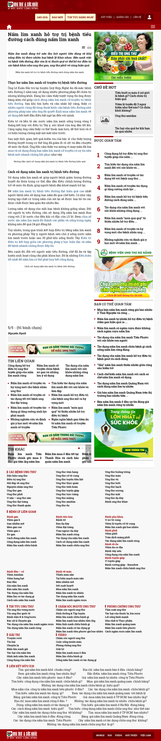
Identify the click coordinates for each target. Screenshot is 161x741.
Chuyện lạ (13, 645)
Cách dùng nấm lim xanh (22, 538)
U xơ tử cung (113, 520)
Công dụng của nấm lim (21, 660)
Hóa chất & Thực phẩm (118, 620)
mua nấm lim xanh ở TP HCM (107, 697)
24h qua (42, 17)
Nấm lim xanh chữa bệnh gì (72, 617)
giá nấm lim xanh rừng (40, 673)
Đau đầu (12, 582)
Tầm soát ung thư (115, 609)
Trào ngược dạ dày (67, 531)
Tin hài (11, 642)
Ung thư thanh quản (19, 505)
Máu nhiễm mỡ (65, 582)
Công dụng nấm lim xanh (22, 542)
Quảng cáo (122, 17)
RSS (110, 735)
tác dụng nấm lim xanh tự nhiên (105, 701)
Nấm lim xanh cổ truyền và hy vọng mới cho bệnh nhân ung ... (124, 230)
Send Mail (84, 47)
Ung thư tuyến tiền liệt (69, 479)
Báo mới (57, 17)
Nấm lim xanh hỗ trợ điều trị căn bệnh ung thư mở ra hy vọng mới (69, 399)
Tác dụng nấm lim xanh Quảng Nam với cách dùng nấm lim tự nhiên (123, 385)
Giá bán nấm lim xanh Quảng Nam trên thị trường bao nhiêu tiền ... (124, 394)
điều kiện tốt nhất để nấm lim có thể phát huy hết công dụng (49, 257)
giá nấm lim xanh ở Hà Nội (112, 705)
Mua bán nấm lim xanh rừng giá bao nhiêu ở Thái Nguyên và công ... (124, 311)
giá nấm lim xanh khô (39, 670)
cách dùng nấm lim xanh (33, 708)
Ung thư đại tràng (17, 501)
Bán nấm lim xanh (18, 589)
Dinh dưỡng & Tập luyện (70, 613)
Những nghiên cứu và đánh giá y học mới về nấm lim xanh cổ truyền (28, 423)
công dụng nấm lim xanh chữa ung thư (107, 708)
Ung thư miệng (65, 498)
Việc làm (145, 735)
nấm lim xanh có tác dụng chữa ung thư (110, 720)
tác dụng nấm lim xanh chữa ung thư (82, 724)
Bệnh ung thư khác (116, 501)
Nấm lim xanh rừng (67, 534)
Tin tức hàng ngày (80, 17)
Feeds (118, 735)
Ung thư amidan (125, 115)
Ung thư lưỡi (112, 483)
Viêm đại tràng (64, 527)
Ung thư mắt (112, 494)
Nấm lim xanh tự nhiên (70, 593)
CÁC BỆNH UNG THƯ (22, 472)
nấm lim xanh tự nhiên (102, 677)
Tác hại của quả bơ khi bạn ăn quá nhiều (132, 130)
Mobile (100, 735)
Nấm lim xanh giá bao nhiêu (121, 527)
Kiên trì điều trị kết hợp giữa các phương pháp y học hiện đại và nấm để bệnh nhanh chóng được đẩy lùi (49, 242)
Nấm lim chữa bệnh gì (69, 656)
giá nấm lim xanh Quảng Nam (109, 716)
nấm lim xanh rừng (114, 673)
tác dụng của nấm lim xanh (112, 689)
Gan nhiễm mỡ (15, 523)
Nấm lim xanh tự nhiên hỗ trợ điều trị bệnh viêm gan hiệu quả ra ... (125, 320)
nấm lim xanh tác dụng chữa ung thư (43, 712)
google (89, 47)
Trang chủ (10, 26)
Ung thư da (62, 505)
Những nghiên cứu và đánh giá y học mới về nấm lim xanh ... (125, 241)
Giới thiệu (106, 17)
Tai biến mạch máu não (70, 578)
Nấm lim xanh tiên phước (120, 628)
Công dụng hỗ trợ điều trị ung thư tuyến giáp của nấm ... (126, 155)
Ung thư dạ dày (114, 498)
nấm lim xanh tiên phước (39, 677)
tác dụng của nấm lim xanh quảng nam (105, 693)
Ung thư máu (113, 475)
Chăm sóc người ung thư (70, 609)
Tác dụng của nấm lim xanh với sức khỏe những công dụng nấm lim (77, 370)
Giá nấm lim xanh (17, 585)
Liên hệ (137, 17)
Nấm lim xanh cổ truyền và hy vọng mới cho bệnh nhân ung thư (29, 387)
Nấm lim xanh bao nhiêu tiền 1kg (75, 620)
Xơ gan (11, 534)
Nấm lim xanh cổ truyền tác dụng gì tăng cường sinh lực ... (125, 187)
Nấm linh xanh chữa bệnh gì (73, 624)
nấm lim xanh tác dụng (43, 693)
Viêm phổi (111, 533)
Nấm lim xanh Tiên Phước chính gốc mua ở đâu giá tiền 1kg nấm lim (25, 458)
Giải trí (60, 649)
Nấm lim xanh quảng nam (120, 624)
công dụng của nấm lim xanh (43, 681)
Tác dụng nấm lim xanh (70, 596)
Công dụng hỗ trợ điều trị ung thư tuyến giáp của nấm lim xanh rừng (20, 370)
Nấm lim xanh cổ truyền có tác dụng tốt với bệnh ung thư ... (124, 176)
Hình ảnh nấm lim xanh (21, 656)
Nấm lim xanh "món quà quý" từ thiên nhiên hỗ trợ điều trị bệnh (68, 411)
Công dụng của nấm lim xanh (122, 554)
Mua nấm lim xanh (67, 589)
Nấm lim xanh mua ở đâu (71, 652)
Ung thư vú (111, 479)
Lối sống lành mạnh (116, 617)
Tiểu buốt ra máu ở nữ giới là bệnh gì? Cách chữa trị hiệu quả (132, 96)
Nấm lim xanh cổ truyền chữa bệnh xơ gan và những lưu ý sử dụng (48, 370)
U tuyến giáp (112, 561)
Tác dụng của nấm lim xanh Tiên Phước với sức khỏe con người (122, 339)
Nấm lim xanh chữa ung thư (73, 545)
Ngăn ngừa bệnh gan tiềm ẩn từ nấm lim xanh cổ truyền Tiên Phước (70, 423)
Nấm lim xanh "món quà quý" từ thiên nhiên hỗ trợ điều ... (125, 219)
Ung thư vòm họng (67, 472)
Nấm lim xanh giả (17, 649)
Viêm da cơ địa (114, 547)
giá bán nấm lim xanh (35, 697)
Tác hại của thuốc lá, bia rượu (122, 613)
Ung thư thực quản (67, 483)
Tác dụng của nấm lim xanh (72, 538)
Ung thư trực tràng (67, 494)
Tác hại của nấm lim (19, 652)
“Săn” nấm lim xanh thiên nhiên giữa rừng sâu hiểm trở (124, 366)
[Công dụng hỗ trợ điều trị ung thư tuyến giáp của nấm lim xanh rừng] (123, 146)
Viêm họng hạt (15, 578)
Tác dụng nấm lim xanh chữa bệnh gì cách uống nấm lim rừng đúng (124, 348)
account (149, 17)
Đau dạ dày (62, 523)
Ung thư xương (114, 490)
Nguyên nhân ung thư (20, 487)
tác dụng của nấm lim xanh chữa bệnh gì (78, 685)
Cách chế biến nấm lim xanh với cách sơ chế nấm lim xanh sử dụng (123, 376)
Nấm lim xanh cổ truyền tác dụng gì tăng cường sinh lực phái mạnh (29, 411)
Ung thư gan (14, 490)
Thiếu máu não (65, 574)
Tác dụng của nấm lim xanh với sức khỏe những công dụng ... (124, 209)
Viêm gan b (13, 520)
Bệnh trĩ (61, 520)
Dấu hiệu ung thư (17, 475)
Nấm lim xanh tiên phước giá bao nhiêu (79, 631)
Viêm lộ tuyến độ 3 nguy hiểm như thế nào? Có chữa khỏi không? (132, 107)
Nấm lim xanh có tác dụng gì (73, 628)
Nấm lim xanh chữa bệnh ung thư (125, 568)
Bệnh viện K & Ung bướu (21, 617)
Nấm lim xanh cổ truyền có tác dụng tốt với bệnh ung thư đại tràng (28, 399)
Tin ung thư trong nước (21, 609)
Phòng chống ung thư (68, 645)
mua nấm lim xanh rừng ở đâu (44, 701)
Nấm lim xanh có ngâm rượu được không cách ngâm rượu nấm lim (123, 330)
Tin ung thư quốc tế (18, 613)
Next (88, 452)
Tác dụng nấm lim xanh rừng (122, 541)
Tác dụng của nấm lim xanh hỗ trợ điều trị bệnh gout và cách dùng (124, 357)
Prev (11, 452)
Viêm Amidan (15, 574)
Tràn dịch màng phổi (117, 537)
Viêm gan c (13, 531)
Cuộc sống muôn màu (68, 642)
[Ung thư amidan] (105, 119)
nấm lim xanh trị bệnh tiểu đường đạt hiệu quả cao (48, 191)
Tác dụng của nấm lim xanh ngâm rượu (30, 624)
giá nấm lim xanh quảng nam (113, 681)
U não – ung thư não (19, 498)
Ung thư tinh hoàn (67, 487)
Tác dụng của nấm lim (20, 593)
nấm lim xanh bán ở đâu (109, 670)
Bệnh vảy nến (113, 551)
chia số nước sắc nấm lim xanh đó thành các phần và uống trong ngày (49, 218)
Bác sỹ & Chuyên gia (19, 620)
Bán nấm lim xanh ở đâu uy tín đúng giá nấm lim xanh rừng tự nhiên (123, 403)
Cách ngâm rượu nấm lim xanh (123, 631)
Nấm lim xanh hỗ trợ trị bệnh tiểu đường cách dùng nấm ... (126, 198)
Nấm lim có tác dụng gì (20, 596)
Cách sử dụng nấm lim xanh (72, 542)
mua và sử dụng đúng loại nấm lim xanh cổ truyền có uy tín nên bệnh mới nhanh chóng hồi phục (49, 152)
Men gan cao (14, 527)
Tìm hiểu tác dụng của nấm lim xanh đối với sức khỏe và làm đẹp (70, 387)
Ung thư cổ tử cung (67, 475)
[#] (23, 5)
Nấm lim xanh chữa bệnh (22, 545)
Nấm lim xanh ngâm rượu (71, 600)
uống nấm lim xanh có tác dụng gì (47, 705)
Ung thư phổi (15, 494)
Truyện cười (14, 638)
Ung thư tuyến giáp (67, 490)
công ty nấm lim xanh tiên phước (52, 689)
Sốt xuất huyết (65, 585)
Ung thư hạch (113, 487)
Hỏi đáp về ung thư (18, 483)
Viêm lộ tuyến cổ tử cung (120, 523)
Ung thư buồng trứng (117, 472)
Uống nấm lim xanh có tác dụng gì (76, 660)
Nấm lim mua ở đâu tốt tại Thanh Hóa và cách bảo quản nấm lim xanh (62, 458)
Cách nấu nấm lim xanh (21, 600)
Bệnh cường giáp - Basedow (121, 564)
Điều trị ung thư (16, 479)
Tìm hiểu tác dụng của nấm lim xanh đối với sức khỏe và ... (124, 166)
